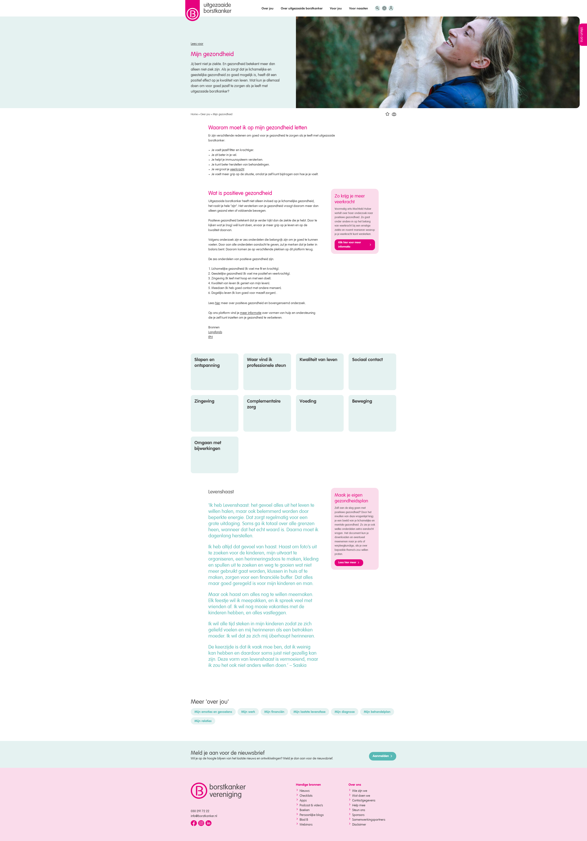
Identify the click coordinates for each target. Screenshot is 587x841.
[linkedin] (208, 823)
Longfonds (215, 331)
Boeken (305, 809)
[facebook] (194, 823)
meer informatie (250, 312)
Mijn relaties (203, 721)
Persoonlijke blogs (312, 814)
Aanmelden (381, 756)
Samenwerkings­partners (368, 819)
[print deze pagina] (394, 114)
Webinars (306, 824)
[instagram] (201, 823)
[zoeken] (377, 9)
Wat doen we (361, 795)
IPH (210, 336)
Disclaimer (359, 824)
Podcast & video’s (311, 805)
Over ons (355, 784)
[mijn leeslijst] (391, 9)
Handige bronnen (308, 784)
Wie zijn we (359, 790)
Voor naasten (358, 8)
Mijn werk (248, 712)
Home (194, 114)
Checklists (306, 795)
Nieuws (305, 790)
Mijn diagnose (345, 712)
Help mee (358, 805)
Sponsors (358, 814)
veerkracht (237, 169)
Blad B (304, 819)
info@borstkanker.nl (204, 815)
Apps (303, 800)
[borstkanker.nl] (237, 790)
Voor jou (336, 8)
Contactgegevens (363, 800)
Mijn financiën (274, 712)
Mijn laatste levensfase (309, 712)
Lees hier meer (347, 562)
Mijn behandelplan (377, 712)
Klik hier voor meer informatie (349, 244)
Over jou (267, 8)
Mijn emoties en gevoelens (213, 712)
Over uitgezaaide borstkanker (302, 8)
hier (217, 302)
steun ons (582, 34)
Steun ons (358, 809)
